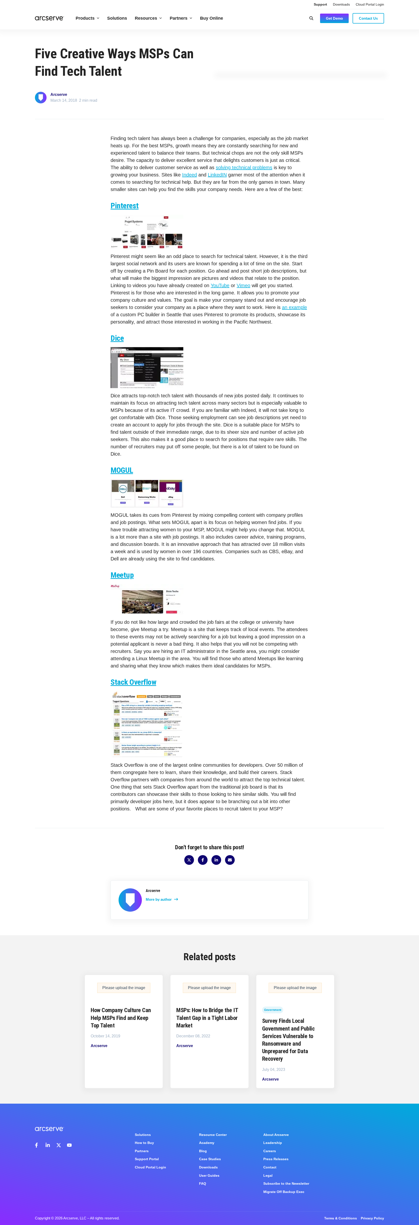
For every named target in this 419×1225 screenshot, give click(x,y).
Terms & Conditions (340, 1218)
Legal (268, 1175)
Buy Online (211, 18)
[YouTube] (69, 1145)
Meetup (122, 575)
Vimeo (243, 285)
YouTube (220, 285)
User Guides (209, 1175)
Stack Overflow (133, 682)
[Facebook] (37, 1145)
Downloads (341, 4)
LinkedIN (217, 174)
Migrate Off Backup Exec (283, 1192)
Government (272, 1010)
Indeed (189, 174)
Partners (178, 18)
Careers (269, 1151)
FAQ (202, 1183)
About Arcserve (276, 1135)
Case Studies (210, 1159)
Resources (146, 18)
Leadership (272, 1143)
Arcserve (58, 94)
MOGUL (122, 470)
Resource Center (213, 1135)
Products (85, 18)
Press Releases (276, 1159)
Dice (117, 338)
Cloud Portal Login (370, 4)
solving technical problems (244, 167)
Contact (269, 1167)
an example (294, 307)
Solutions (117, 18)
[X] (58, 1145)
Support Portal (147, 1159)
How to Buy (144, 1143)
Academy (206, 1143)
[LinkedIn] (48, 1145)
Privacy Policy (372, 1218)
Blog (203, 1151)
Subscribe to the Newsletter (286, 1183)
